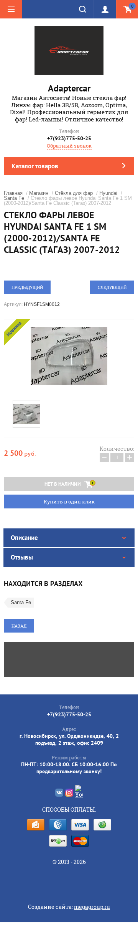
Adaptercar (69, 88)
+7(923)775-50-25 (69, 138)
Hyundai (108, 193)
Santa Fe (14, 198)
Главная (13, 193)
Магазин (38, 193)
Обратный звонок (69, 145)
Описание (24, 537)
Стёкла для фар (74, 193)
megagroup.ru (92, 906)
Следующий (112, 287)
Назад (19, 626)
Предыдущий (27, 287)
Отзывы (22, 557)
